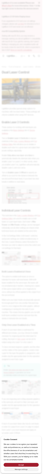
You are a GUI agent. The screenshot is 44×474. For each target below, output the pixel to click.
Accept (21, 465)
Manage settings (21, 469)
